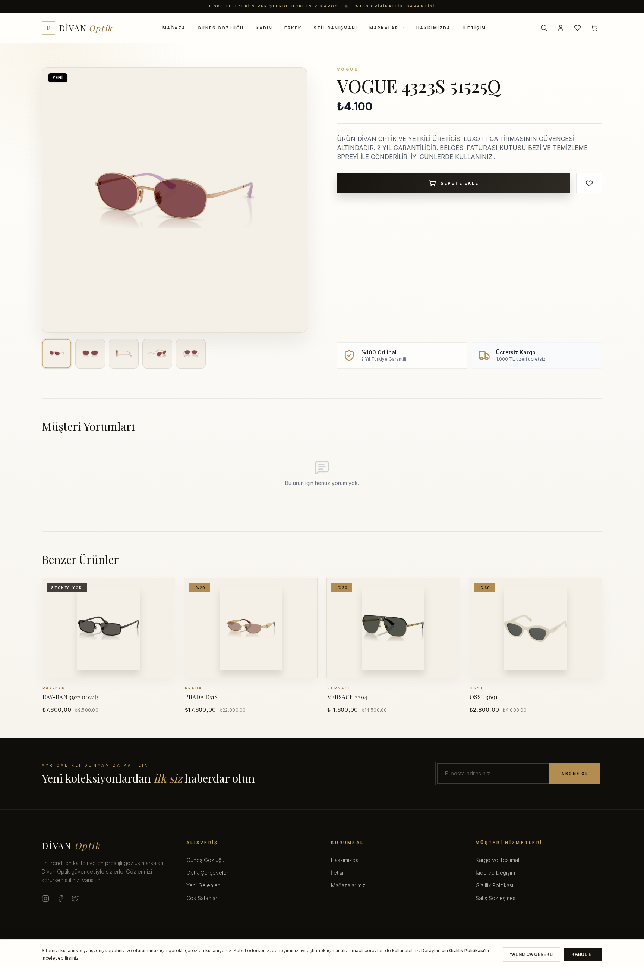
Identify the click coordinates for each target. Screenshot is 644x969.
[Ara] (544, 28)
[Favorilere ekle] (589, 183)
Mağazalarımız (348, 885)
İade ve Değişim (495, 872)
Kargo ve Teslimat (498, 860)
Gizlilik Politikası (494, 885)
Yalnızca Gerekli (531, 954)
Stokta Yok (112, 671)
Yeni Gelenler (203, 885)
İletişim (474, 27)
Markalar (383, 27)
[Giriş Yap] (561, 28)
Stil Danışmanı (336, 27)
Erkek (293, 27)
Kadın (264, 27)
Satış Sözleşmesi (496, 898)
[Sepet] (594, 28)
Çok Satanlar (201, 898)
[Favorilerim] (577, 28)
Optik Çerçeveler (207, 872)
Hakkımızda (433, 27)
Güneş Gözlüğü (221, 27)
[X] (75, 898)
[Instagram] (45, 898)
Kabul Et (583, 954)
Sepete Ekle (460, 183)
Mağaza (174, 27)
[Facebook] (60, 898)
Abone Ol (574, 773)
